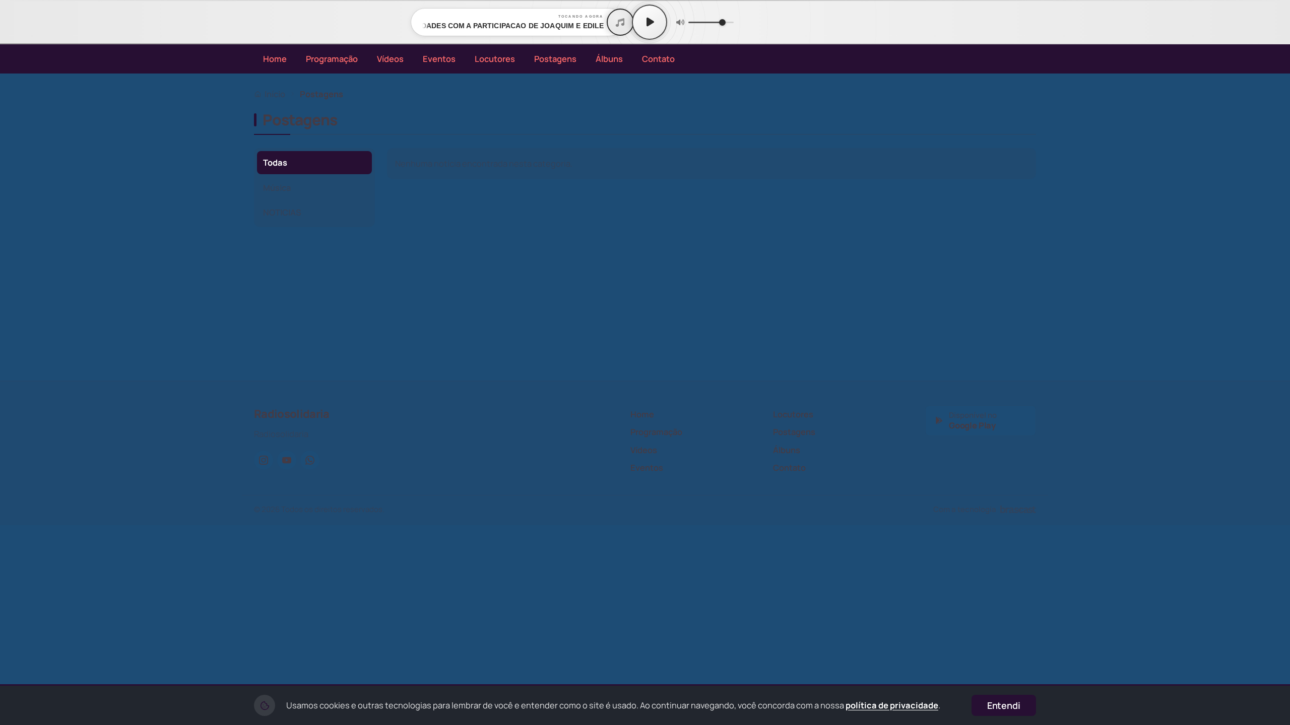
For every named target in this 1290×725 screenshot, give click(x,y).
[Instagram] (263, 460)
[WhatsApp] (309, 460)
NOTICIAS (282, 212)
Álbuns (609, 58)
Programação (332, 58)
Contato (658, 58)
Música (277, 187)
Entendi (1003, 705)
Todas (275, 162)
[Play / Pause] (649, 22)
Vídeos (390, 58)
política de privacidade (892, 705)
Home (275, 58)
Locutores (495, 58)
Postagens (555, 58)
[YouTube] (286, 460)
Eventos (439, 58)
